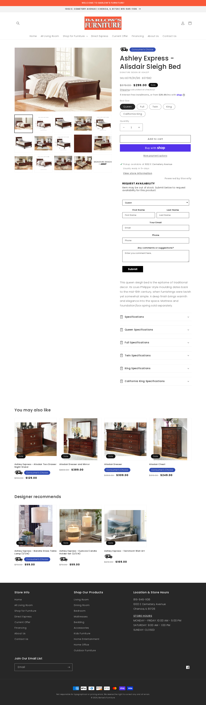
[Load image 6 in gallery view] (103, 124)
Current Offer (22, 622)
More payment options (155, 155)
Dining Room (82, 605)
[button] (18, 23)
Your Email (156, 222)
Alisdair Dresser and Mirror (74, 464)
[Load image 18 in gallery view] (83, 163)
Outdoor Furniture (85, 650)
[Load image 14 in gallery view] (23, 163)
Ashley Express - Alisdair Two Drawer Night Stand (35, 466)
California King (132, 114)
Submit (132, 269)
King (169, 106)
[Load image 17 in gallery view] (63, 163)
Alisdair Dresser (113, 464)
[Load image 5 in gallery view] (83, 124)
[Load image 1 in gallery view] (23, 124)
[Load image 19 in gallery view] (103, 163)
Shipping (125, 89)
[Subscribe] (68, 667)
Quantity (124, 121)
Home (18, 599)
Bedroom (79, 610)
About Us (20, 633)
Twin (155, 106)
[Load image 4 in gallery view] (63, 124)
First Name (138, 210)
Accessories (81, 627)
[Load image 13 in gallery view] (103, 143)
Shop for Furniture (25, 610)
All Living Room (23, 605)
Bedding (79, 622)
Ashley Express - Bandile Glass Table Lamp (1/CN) (35, 552)
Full (142, 106)
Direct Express (23, 616)
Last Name (173, 210)
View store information (137, 173)
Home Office (81, 644)
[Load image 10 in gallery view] (63, 143)
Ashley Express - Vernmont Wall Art (124, 551)
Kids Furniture (82, 633)
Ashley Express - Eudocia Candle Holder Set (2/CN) (78, 552)
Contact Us (21, 639)
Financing (20, 627)
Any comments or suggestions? (156, 248)
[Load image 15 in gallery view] (43, 163)
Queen (127, 106)
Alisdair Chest (157, 464)
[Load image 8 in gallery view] (23, 143)
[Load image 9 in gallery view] (43, 143)
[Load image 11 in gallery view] (83, 143)
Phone (155, 235)
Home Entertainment (86, 639)
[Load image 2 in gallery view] (43, 124)
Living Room (81, 599)
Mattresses (81, 616)
